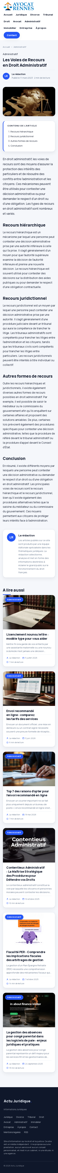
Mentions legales (12, 1132)
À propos (41, 28)
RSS (26, 1132)
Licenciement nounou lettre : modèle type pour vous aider (27, 636)
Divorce (35, 14)
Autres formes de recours (24, 140)
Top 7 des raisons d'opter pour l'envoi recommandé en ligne (27, 793)
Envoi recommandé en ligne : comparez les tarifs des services (22, 715)
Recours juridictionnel (22, 136)
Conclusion (17, 145)
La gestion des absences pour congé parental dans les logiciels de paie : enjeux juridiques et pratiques (26, 1038)
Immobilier (10, 28)
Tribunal (48, 14)
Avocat (17, 21)
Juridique (21, 14)
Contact (12, 35)
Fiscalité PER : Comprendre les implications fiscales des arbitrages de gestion (25, 956)
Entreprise (26, 28)
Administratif (32, 21)
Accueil (8, 14)
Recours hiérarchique (22, 131)
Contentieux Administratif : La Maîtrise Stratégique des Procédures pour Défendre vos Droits (25, 874)
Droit (7, 21)
